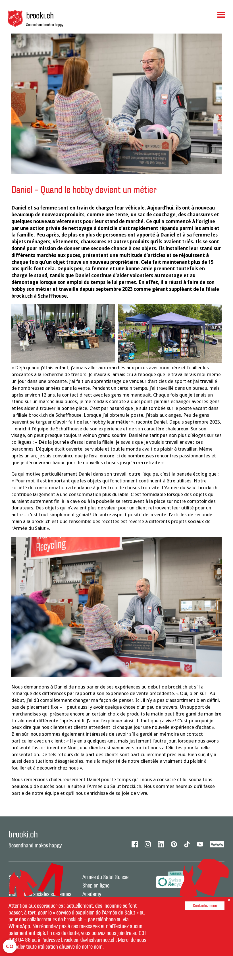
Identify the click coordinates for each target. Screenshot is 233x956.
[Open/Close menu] (221, 14)
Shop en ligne (95, 886)
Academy (91, 894)
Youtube (200, 844)
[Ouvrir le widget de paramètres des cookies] (9, 946)
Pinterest (174, 844)
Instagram (148, 844)
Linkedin (161, 844)
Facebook (135, 844)
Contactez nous (205, 906)
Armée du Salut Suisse (105, 877)
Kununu (217, 844)
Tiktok (187, 844)
